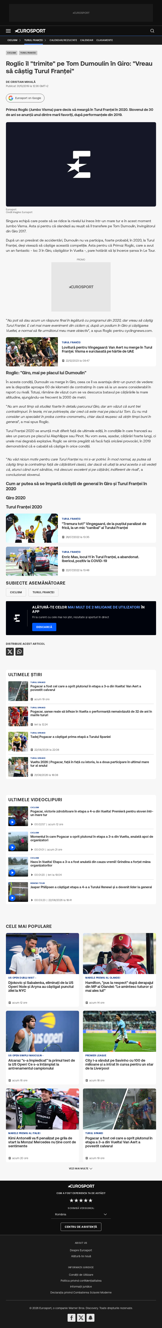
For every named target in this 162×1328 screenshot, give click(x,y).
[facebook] (71, 1318)
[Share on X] (10, 652)
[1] (71, 1200)
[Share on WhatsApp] (19, 652)
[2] (76, 1200)
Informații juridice (81, 1286)
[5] (90, 1200)
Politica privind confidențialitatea (81, 1280)
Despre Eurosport (81, 1250)
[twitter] (81, 1318)
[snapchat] (90, 1318)
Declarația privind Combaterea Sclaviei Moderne (81, 1292)
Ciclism (11, 53)
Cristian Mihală (23, 81)
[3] (81, 1200)
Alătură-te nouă (81, 1256)
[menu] (152, 31)
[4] (85, 1200)
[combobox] (81, 1214)
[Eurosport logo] (30, 31)
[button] (8, 31)
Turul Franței (28, 53)
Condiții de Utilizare (81, 1274)
